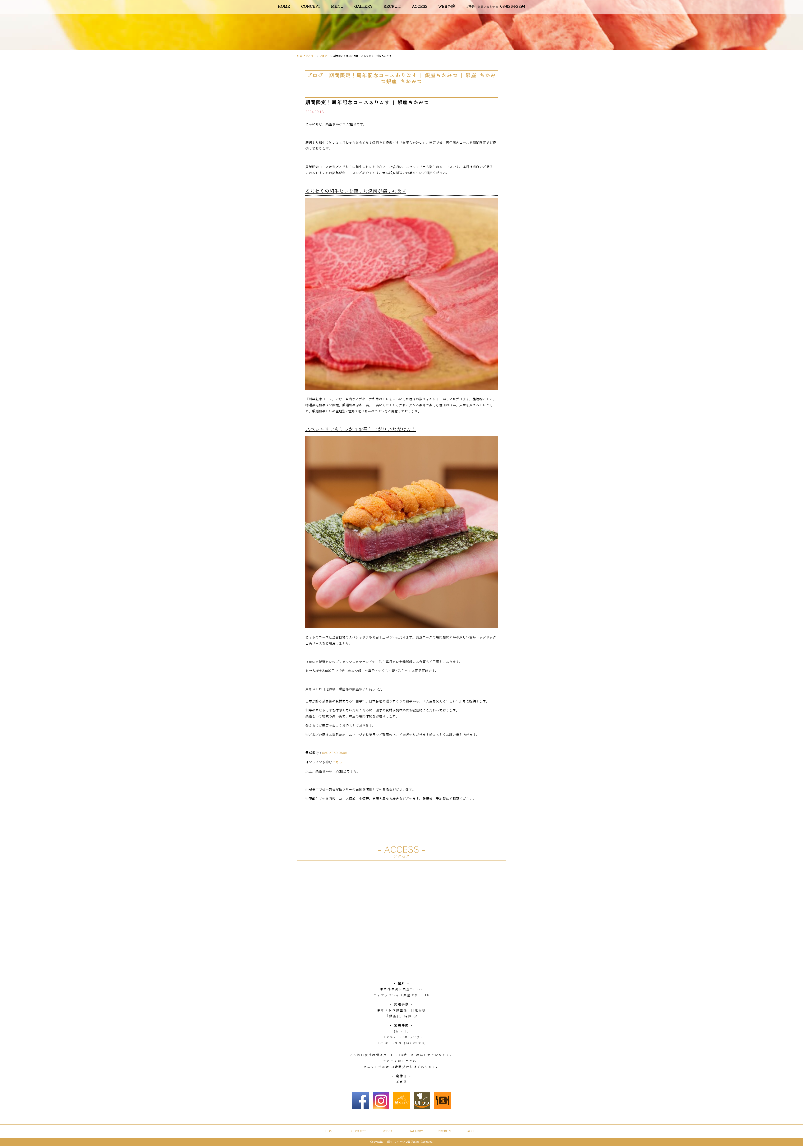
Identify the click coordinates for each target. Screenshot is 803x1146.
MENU (337, 6)
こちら (337, 762)
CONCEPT (310, 6)
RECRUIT (392, 6)
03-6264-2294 (495, 6)
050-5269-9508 (334, 753)
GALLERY (363, 6)
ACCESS (419, 6)
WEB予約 (446, 6)
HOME (284, 6)
